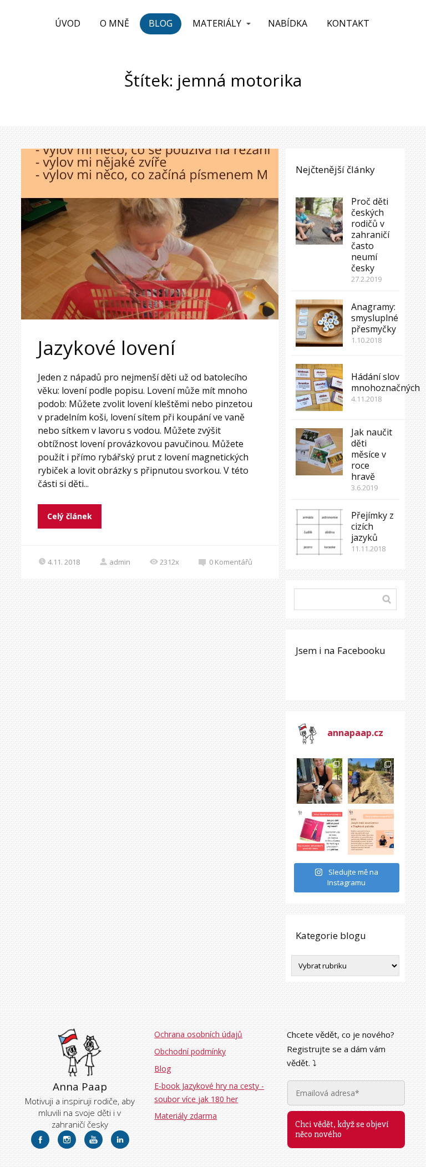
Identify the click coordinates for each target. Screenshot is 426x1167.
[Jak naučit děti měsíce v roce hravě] (319, 451)
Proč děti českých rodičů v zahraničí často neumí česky (370, 234)
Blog (161, 23)
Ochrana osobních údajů (198, 1034)
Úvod (67, 23)
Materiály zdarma (185, 1115)
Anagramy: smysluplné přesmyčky (374, 318)
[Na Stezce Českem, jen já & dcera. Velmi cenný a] (370, 781)
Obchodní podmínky (190, 1051)
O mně (114, 23)
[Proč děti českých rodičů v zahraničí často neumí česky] (319, 221)
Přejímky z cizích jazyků (372, 526)
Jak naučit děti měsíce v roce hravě (371, 454)
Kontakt (348, 23)
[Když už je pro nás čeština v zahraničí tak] (370, 832)
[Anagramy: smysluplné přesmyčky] (319, 323)
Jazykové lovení (106, 347)
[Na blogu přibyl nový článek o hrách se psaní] (319, 832)
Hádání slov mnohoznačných (385, 382)
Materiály (216, 23)
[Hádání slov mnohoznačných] (319, 387)
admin (119, 562)
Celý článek (69, 516)
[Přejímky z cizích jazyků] (319, 531)
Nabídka (287, 23)
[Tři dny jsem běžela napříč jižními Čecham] (319, 781)
